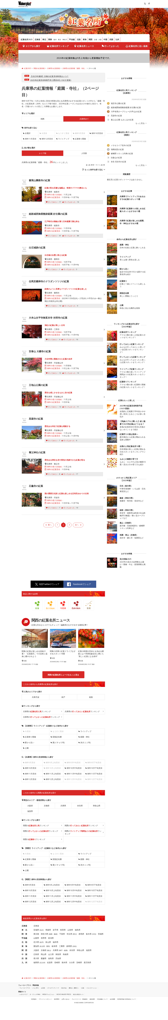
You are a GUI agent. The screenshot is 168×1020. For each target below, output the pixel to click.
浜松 (74, 946)
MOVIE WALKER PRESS (64, 994)
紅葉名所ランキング (59, 46)
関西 (90, 39)
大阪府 (30, 805)
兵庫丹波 (35, 697)
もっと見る (140, 123)
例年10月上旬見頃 (53, 890)
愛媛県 (43, 958)
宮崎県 (79, 962)
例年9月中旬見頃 (73, 885)
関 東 (24, 934)
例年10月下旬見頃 (94, 768)
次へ (77, 524)
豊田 (47, 946)
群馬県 (81, 934)
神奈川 (64, 39)
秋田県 (63, 930)
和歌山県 (96, 805)
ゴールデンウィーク (53, 988)
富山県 (48, 942)
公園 (27, 748)
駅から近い (29, 742)
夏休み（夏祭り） (74, 988)
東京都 (36, 934)
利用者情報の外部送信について (126, 999)
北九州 (42, 962)
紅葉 (83, 988)
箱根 (50, 934)
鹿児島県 (87, 962)
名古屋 (42, 946)
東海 (84, 39)
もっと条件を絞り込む (94, 169)
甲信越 (72, 39)
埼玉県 (69, 934)
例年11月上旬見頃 (53, 773)
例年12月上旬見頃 (53, 779)
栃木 (55, 39)
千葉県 (62, 934)
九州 (117, 39)
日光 (94, 934)
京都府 (46, 805)
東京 (59, 39)
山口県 (51, 954)
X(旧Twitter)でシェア (49, 584)
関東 (50, 39)
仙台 (41, 930)
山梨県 (36, 938)
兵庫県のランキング (37, 711)
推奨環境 (56, 999)
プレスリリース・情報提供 (79, 999)
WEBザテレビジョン (48, 994)
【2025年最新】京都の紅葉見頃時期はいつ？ (49, 76)
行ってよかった (111, 46)
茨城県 (100, 934)
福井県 (55, 942)
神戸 (63, 697)
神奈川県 (44, 934)
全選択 (27, 133)
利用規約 (33, 999)
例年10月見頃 (97, 133)
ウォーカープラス (25, 988)
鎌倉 (55, 934)
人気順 (84, 153)
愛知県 (36, 946)
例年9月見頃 (30, 885)
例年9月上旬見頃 (53, 885)
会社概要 (112, 999)
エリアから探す (33, 46)
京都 (95, 39)
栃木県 (88, 934)
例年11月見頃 (30, 138)
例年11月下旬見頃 (94, 773)
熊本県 (64, 962)
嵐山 (49, 950)
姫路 (91, 697)
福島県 (77, 930)
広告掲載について (102, 999)
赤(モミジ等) (85, 742)
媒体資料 (92, 999)
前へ (50, 524)
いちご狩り (35, 988)
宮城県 (36, 930)
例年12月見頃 (47, 138)
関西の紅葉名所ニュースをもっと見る (63, 674)
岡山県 (43, 954)
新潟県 (51, 938)
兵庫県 (63, 805)
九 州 (24, 962)
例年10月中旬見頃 (74, 768)
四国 (111, 39)
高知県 (58, 958)
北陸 (79, 39)
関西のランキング (36, 825)
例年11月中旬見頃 (74, 773)
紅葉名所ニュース (85, 46)
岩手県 (55, 930)
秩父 (74, 934)
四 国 (24, 958)
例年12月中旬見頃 (74, 901)
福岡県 (36, 962)
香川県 (36, 958)
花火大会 (64, 988)
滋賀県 (30, 811)
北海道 (37, 39)
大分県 (72, 962)
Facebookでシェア (82, 584)
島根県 (65, 954)
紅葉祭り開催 (80, 138)
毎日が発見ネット (78, 994)
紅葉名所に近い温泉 (138, 46)
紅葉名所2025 (26, 39)
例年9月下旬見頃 (94, 885)
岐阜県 (54, 946)
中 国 (24, 954)
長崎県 (57, 962)
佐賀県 (49, 962)
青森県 (48, 930)
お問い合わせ (65, 999)
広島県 (36, 954)
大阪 (100, 39)
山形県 (70, 930)
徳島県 (51, 958)
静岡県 (69, 946)
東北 (44, 39)
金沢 (41, 942)
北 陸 (24, 942)
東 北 (24, 930)
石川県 (36, 942)
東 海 (24, 946)
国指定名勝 (57, 737)
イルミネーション (91, 988)
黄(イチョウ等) (58, 742)
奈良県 (80, 805)
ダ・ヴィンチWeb (35, 994)
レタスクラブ (23, 994)
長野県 (43, 938)
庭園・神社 (85, 737)
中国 (105, 39)
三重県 (62, 946)
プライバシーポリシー (45, 999)
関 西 (24, 950)
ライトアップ (63, 138)
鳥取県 (58, 954)
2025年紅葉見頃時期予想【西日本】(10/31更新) (50, 80)
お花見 (43, 988)
